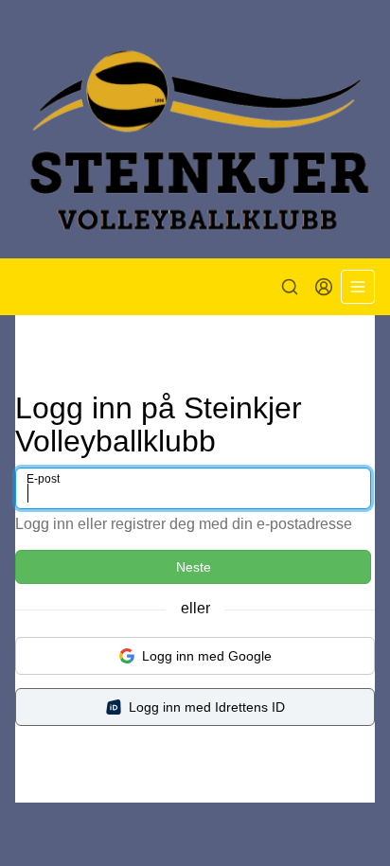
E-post (43, 479)
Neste (193, 566)
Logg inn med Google (207, 655)
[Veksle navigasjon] (358, 287)
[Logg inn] (324, 287)
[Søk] (290, 287)
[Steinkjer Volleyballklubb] (195, 129)
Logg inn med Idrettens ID (207, 707)
